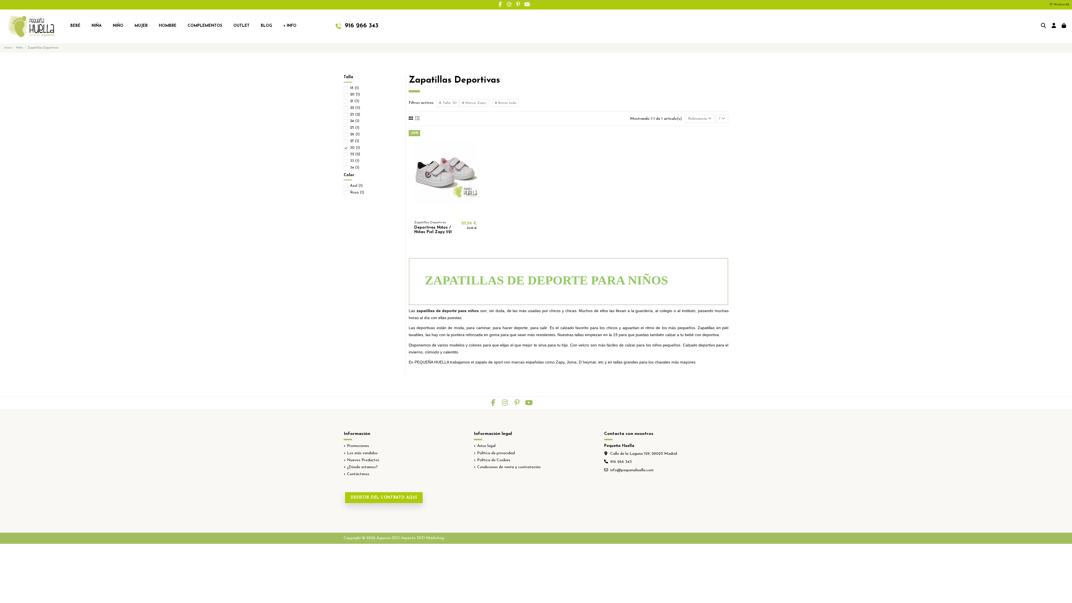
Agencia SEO (388, 538)
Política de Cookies (493, 460)
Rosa (357, 192)
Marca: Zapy (475, 103)
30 (355, 148)
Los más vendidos (362, 453)
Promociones (358, 446)
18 (354, 88)
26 (355, 134)
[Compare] (445, 213)
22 (355, 108)
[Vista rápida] (453, 213)
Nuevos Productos (363, 460)
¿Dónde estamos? (362, 467)
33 (354, 161)
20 (355, 94)
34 (354, 167)
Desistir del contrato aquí (384, 498)
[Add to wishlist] (437, 213)
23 (355, 114)
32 (355, 154)
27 (354, 141)
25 (354, 128)
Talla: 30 (448, 103)
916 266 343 (621, 462)
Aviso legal (486, 446)
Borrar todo (506, 103)
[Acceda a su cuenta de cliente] (1054, 26)
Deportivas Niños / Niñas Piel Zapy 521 (433, 230)
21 (354, 101)
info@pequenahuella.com (632, 470)
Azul (356, 186)
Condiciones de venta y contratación (508, 467)
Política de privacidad (496, 453)
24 (354, 121)
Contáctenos (358, 474)
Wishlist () (1061, 4)
